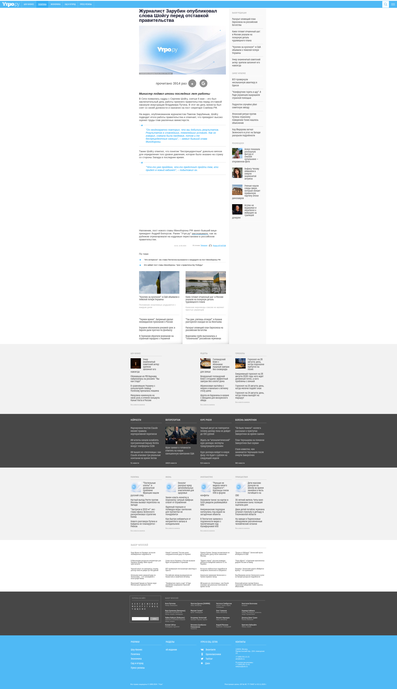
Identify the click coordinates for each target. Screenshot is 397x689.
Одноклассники (213, 654)
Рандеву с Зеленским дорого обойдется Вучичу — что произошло (249, 569)
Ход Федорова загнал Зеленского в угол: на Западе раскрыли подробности (249, 576)
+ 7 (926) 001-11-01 (243, 664)
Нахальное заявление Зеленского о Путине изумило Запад (213, 576)
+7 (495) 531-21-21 (243, 657)
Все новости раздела (138, 404)
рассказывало (200, 233)
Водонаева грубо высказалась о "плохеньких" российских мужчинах (203, 337)
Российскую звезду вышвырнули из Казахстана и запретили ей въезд (179, 576)
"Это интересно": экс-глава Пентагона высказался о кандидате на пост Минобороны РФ (182, 260)
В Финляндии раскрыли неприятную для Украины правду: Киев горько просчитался (146, 562)
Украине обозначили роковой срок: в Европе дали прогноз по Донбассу (157, 329)
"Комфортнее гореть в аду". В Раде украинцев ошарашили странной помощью (178, 584)
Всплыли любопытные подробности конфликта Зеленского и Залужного (213, 569)
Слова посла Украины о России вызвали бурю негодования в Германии (180, 561)
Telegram (204, 245)
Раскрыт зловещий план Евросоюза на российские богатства (204, 329)
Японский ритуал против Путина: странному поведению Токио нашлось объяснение (249, 584)
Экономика (55, 4)
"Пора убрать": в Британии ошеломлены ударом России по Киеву (249, 561)
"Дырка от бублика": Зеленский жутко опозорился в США (249, 553)
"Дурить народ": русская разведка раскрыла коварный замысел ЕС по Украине (213, 562)
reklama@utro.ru (242, 666)
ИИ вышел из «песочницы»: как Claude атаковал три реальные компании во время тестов (214, 584)
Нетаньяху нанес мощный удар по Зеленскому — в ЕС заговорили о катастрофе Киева (143, 576)
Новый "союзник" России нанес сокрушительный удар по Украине (178, 553)
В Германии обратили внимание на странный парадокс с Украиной (156, 337)
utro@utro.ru (240, 659)
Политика (42, 4)
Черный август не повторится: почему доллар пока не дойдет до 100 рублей (144, 569)
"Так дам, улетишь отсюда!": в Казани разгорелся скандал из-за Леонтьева (204, 320)
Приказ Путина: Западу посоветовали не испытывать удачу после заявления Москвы (215, 554)
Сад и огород (70, 4)
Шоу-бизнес (29, 4)
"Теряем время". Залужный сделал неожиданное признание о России (156, 320)
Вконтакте (211, 649)
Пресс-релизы (86, 4)
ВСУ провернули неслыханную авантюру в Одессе (181, 569)
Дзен (207, 663)
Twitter (209, 658)
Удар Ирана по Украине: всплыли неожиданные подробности (143, 553)
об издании (171, 649)
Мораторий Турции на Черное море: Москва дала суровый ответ (144, 584)
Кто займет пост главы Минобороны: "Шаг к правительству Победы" (173, 265)
